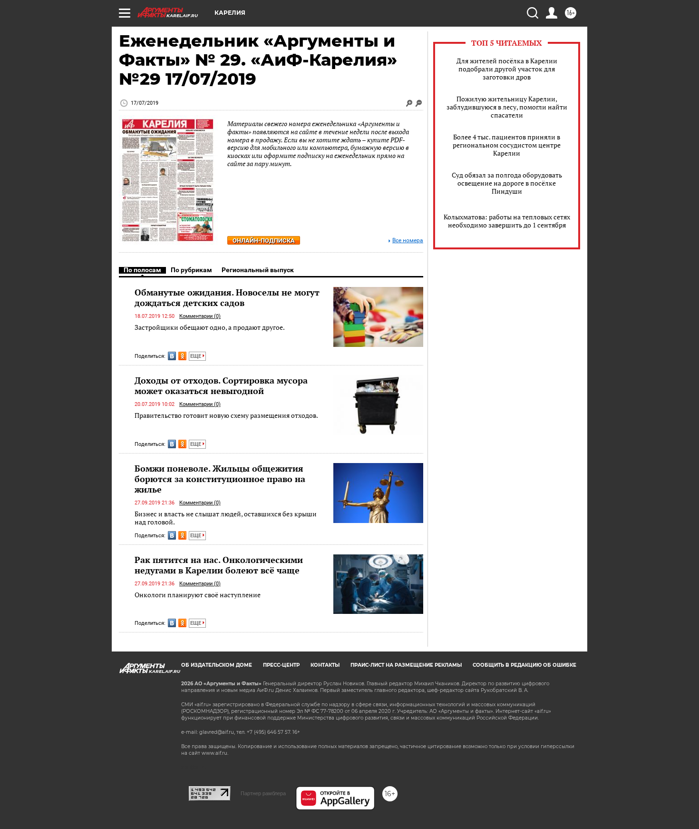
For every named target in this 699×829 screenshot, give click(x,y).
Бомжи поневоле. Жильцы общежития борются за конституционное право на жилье (220, 479)
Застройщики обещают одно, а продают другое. (210, 327)
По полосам (142, 270)
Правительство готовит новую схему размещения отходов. (226, 415)
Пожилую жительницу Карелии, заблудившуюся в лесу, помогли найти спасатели (507, 107)
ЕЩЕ (196, 356)
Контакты (325, 665)
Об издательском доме (216, 665)
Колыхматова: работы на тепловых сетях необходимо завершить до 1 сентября (507, 221)
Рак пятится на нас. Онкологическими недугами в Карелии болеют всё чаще (219, 565)
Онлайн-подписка (264, 240)
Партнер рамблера (263, 793)
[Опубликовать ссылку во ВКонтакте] (172, 356)
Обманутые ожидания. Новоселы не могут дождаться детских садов (227, 297)
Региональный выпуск (258, 270)
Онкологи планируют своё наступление (198, 595)
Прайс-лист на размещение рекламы (406, 665)
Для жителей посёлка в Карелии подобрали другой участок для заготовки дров (506, 69)
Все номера (407, 240)
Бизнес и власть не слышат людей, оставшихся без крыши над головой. (226, 518)
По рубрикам (191, 270)
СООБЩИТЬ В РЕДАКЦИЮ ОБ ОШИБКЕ (524, 665)
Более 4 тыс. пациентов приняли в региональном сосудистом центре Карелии (507, 145)
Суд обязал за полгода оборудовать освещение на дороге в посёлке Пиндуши (507, 183)
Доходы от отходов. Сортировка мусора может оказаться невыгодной (221, 385)
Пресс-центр (281, 665)
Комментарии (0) (200, 316)
